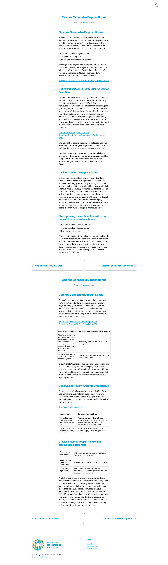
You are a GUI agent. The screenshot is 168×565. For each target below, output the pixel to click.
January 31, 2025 (88, 22)
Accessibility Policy (92, 546)
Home (107, 4)
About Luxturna (117, 4)
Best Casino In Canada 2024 (71, 407)
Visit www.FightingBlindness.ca (40, 557)
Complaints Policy (92, 548)
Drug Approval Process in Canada (136, 4)
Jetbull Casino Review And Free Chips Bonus (78, 321)
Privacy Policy (90, 544)
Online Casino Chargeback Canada (74, 132)
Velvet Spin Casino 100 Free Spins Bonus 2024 (78, 324)
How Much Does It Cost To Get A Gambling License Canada (84, 81)
